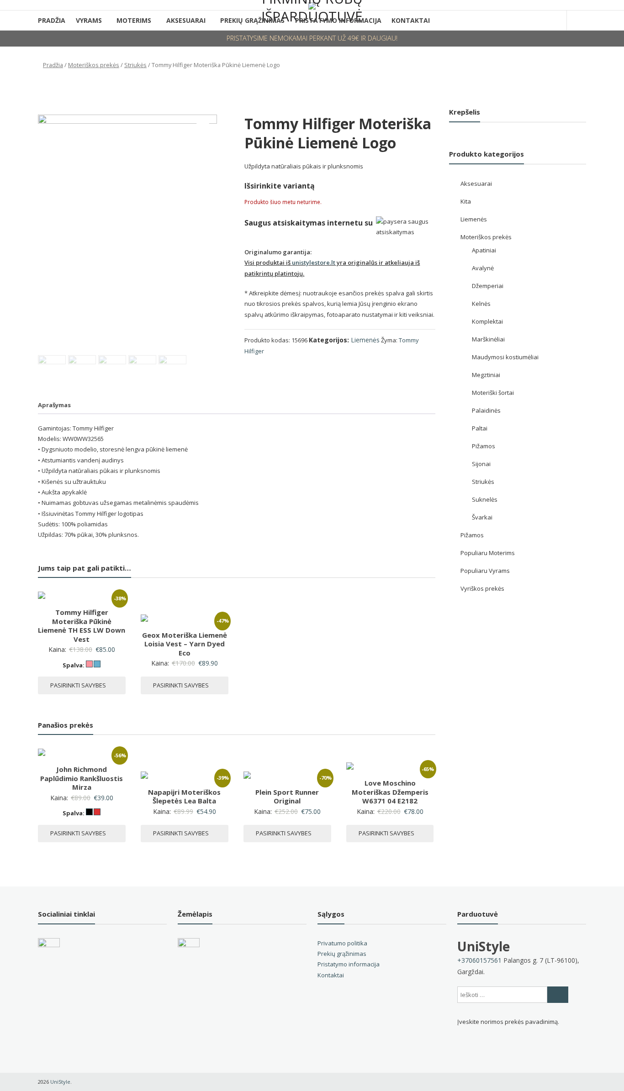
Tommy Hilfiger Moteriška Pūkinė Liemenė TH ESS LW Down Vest (81, 626)
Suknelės (484, 499)
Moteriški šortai (493, 392)
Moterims (133, 20)
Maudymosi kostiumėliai (505, 357)
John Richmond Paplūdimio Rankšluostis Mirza (81, 778)
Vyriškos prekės (482, 588)
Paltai (479, 428)
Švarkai (482, 517)
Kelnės (481, 303)
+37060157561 (479, 960)
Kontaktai (410, 20)
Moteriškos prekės (93, 65)
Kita (465, 201)
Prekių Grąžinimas (252, 20)
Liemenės (365, 340)
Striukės (135, 65)
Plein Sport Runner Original (287, 796)
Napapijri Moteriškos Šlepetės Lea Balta (184, 796)
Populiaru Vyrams (485, 570)
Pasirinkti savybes (78, 685)
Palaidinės (486, 410)
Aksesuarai (186, 20)
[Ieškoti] (557, 994)
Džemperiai (487, 286)
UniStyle (483, 946)
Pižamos (483, 446)
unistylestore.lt (313, 262)
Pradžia (51, 20)
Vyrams (89, 20)
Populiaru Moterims (487, 553)
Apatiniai (484, 250)
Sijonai (481, 464)
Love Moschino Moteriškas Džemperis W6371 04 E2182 (390, 791)
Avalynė (483, 268)
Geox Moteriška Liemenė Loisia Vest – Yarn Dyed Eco (184, 643)
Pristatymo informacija (348, 964)
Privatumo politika (342, 943)
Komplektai (487, 321)
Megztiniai (486, 375)
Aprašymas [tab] (54, 405)
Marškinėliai (488, 339)
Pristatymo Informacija (338, 20)
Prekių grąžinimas (341, 953)
